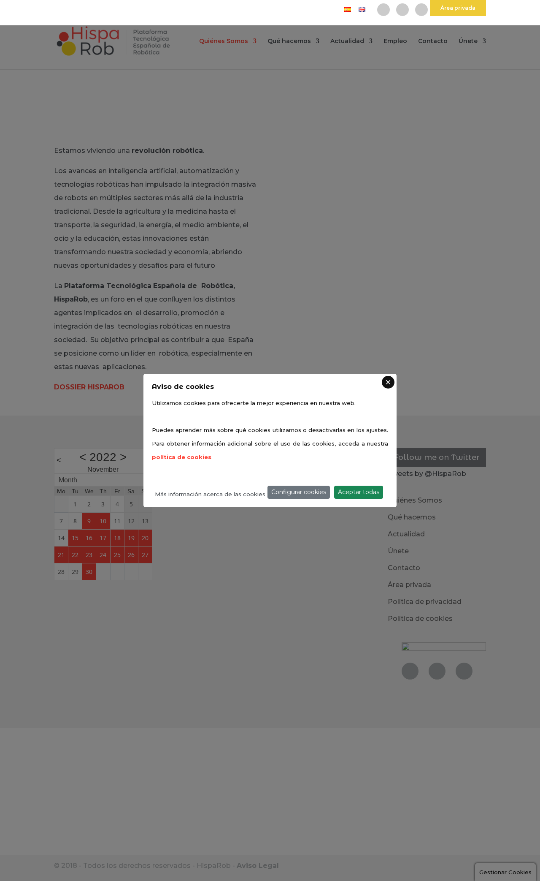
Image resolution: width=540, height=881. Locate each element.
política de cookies (181, 457)
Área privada (457, 8)
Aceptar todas (358, 492)
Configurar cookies (298, 492)
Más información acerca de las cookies (210, 494)
